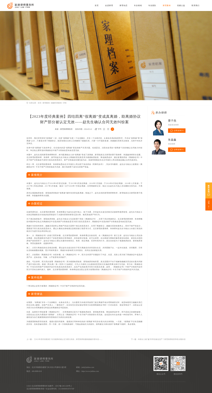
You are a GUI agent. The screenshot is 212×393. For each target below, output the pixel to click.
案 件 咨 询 (209, 189)
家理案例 (167, 5)
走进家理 (109, 5)
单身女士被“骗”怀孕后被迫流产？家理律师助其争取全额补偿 (162, 339)
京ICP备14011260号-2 (63, 386)
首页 (97, 5)
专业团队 (152, 5)
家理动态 (124, 5)
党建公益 (181, 5)
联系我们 (196, 5)
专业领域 (138, 5)
